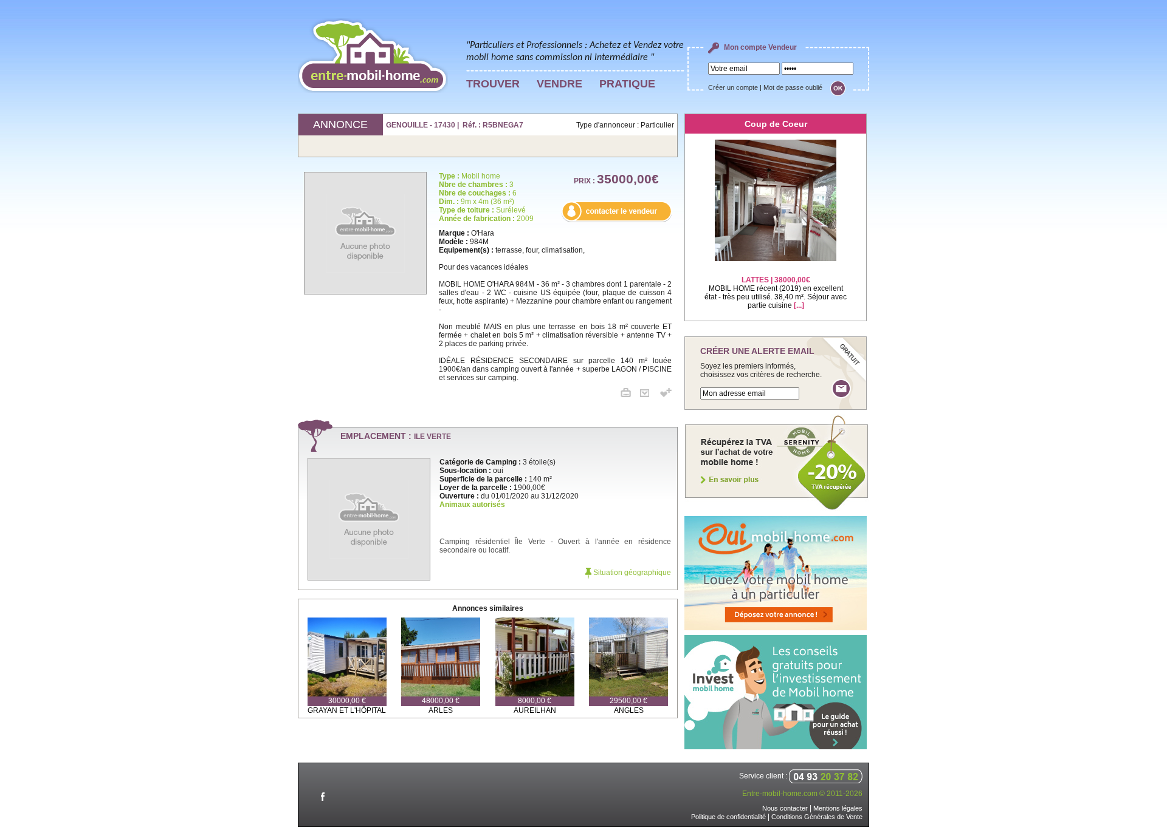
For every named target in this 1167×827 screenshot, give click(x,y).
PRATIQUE (627, 84)
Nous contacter (785, 808)
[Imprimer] (630, 394)
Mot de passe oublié (792, 87)
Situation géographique (631, 572)
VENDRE (559, 84)
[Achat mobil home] (776, 509)
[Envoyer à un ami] (649, 394)
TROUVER (493, 84)
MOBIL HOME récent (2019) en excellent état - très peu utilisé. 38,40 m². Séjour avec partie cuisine (775, 293)
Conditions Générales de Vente (816, 816)
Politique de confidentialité (728, 816)
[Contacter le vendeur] (616, 220)
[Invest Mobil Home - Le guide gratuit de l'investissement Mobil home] (775, 747)
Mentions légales (837, 808)
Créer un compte (733, 87)
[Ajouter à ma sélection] (666, 394)
